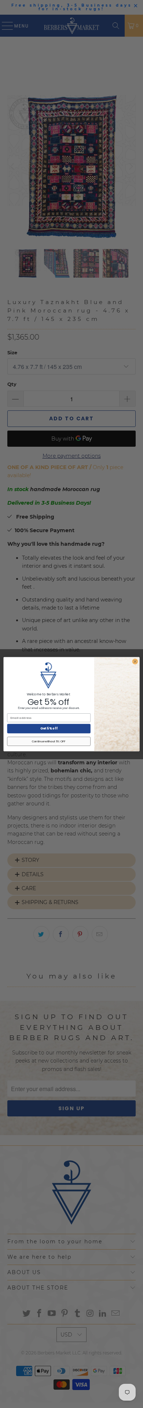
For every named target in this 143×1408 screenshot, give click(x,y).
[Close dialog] (135, 661)
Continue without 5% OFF (49, 741)
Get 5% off (49, 728)
